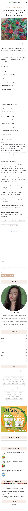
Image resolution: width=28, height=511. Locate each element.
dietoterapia (23, 373)
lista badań (9, 394)
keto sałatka (7, 388)
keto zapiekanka (16, 390)
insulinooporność (17, 375)
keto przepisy (10, 225)
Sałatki (2, 355)
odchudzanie (18, 396)
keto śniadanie (8, 392)
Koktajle (2, 341)
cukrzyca (17, 370)
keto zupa (23, 390)
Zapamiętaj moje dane (6, 272)
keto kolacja (15, 223)
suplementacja (8, 398)
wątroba (21, 398)
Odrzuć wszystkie (14, 508)
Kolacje (8, 8)
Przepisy (19, 8)
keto (3, 223)
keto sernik (14, 388)
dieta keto (23, 370)
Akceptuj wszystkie (14, 501)
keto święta (15, 392)
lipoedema (21, 392)
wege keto (15, 398)
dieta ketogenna (21, 220)
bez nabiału (11, 370)
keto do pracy (7, 381)
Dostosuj (14, 504)
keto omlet (6, 385)
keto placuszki (13, 385)
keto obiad (22, 223)
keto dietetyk (8, 223)
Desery (2, 338)
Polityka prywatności (9, 498)
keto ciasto (21, 377)
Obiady (14, 8)
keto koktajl (14, 381)
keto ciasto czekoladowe (7, 379)
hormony (10, 375)
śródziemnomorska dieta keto (7, 227)
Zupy (2, 361)
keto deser (16, 379)
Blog (2, 336)
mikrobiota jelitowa (17, 394)
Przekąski (3, 349)
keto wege (5, 390)
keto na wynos (15, 383)
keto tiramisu (21, 388)
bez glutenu (4, 220)
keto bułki (7, 377)
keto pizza (4, 225)
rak (23, 396)
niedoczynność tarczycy (9, 396)
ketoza (16, 225)
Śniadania (3, 358)
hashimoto (5, 375)
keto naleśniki (7, 383)
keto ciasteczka (14, 377)
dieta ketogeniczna (12, 220)
